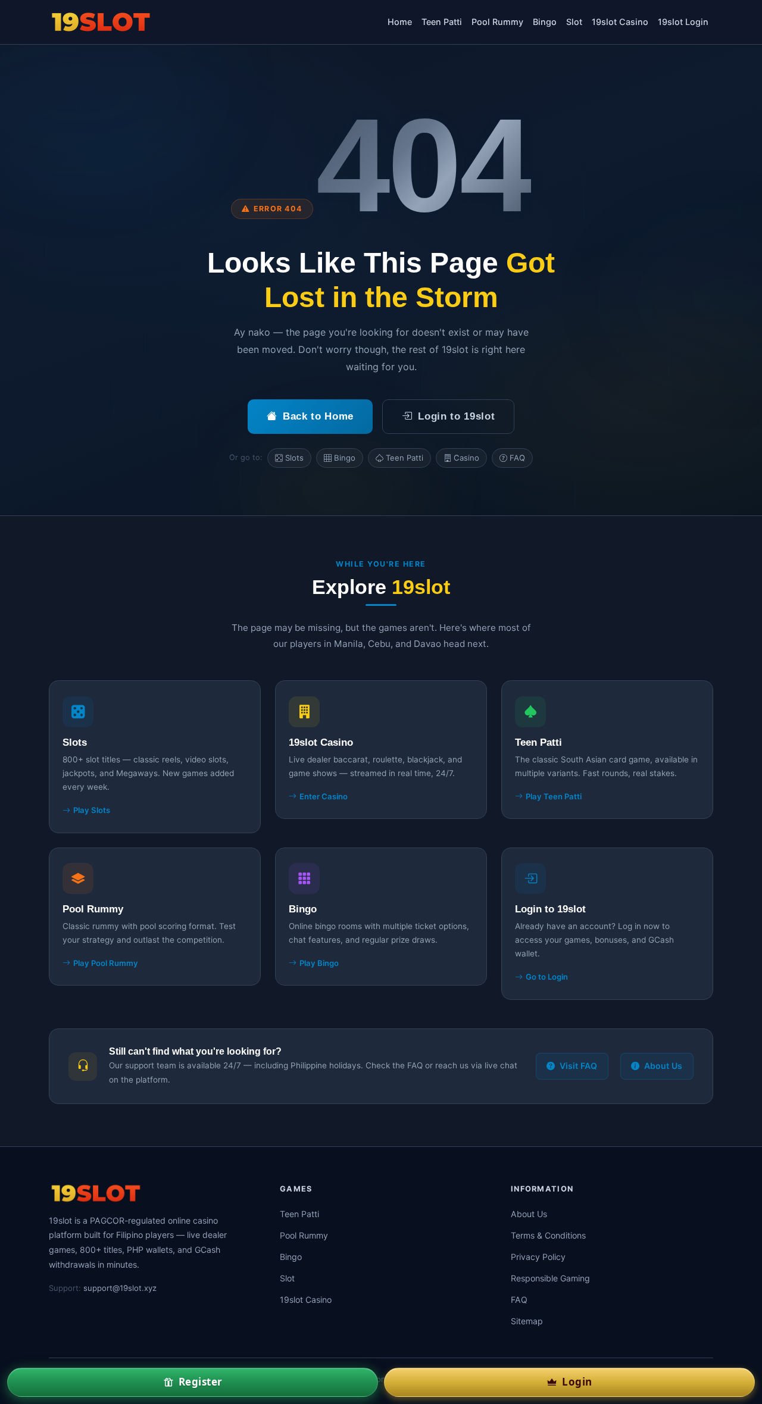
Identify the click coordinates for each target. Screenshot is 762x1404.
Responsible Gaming (550, 1278)
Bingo (545, 22)
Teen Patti (441, 22)
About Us (663, 1066)
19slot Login (683, 22)
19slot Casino (620, 22)
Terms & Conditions (548, 1235)
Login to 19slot (456, 416)
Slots (294, 457)
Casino (466, 457)
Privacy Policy (538, 1257)
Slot (574, 22)
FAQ (517, 457)
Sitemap (527, 1321)
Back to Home (318, 416)
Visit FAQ (578, 1066)
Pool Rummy (497, 22)
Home (400, 22)
